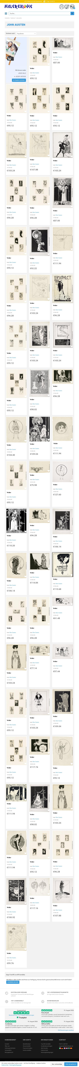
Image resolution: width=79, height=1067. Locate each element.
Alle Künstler (44, 1048)
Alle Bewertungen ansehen (66, 1030)
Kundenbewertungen (46, 1046)
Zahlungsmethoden (10, 1048)
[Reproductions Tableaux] (64, 1048)
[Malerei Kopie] (62, 1048)
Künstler (13, 18)
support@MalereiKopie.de (66, 1046)
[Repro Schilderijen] (67, 1048)
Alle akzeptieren (71, 1064)
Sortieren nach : (10, 33)
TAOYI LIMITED (63, 1044)
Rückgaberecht (9, 1052)
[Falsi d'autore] (60, 1048)
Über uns (7, 1046)
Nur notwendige (57, 1064)
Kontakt (7, 1044)
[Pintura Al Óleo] (71, 1048)
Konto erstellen (27, 1050)
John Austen (35, 73)
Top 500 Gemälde (45, 1044)
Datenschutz (44, 1050)
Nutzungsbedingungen (47, 1052)
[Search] (72, 13)
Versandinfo (8, 1050)
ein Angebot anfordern (19, 80)
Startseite (7, 18)
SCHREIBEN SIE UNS (12, 982)
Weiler (32, 68)
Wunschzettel (26, 1046)
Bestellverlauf (26, 1044)
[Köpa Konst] (69, 1048)
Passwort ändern (27, 1048)
